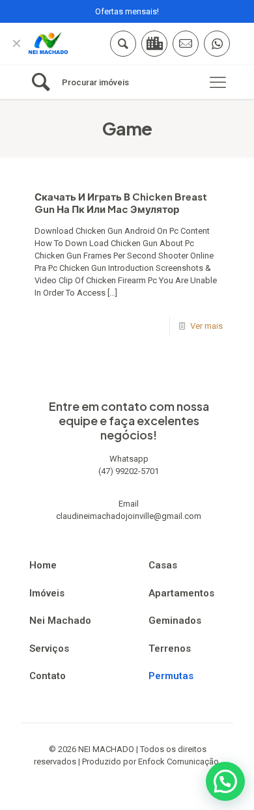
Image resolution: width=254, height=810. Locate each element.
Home (43, 565)
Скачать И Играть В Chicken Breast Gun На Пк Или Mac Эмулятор (121, 202)
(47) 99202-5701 (128, 471)
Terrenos (169, 648)
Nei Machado (60, 620)
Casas (162, 565)
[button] (225, 781)
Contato (47, 676)
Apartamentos (181, 593)
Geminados (174, 620)
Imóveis (46, 593)
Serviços (49, 648)
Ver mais (206, 326)
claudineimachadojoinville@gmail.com (128, 516)
